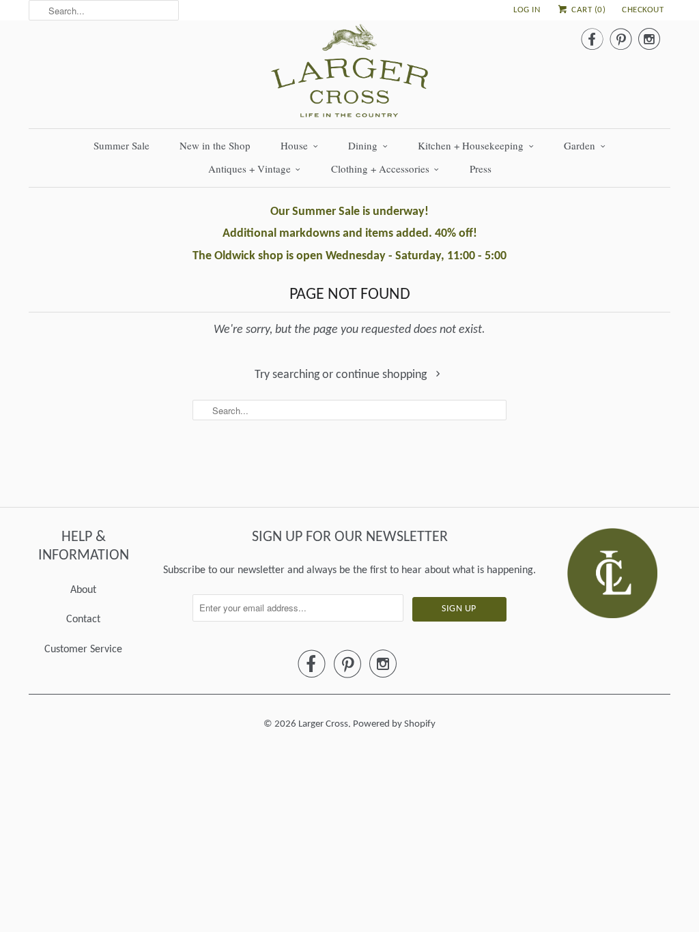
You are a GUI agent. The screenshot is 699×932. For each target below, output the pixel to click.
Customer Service (83, 649)
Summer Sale (121, 145)
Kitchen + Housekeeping (471, 145)
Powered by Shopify (394, 724)
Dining (362, 145)
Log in (526, 9)
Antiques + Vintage (249, 168)
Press (480, 168)
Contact (83, 619)
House (294, 145)
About (83, 590)
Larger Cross (323, 724)
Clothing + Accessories (380, 168)
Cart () (587, 9)
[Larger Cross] (349, 74)
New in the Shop (215, 145)
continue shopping (382, 374)
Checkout (643, 9)
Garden (579, 145)
